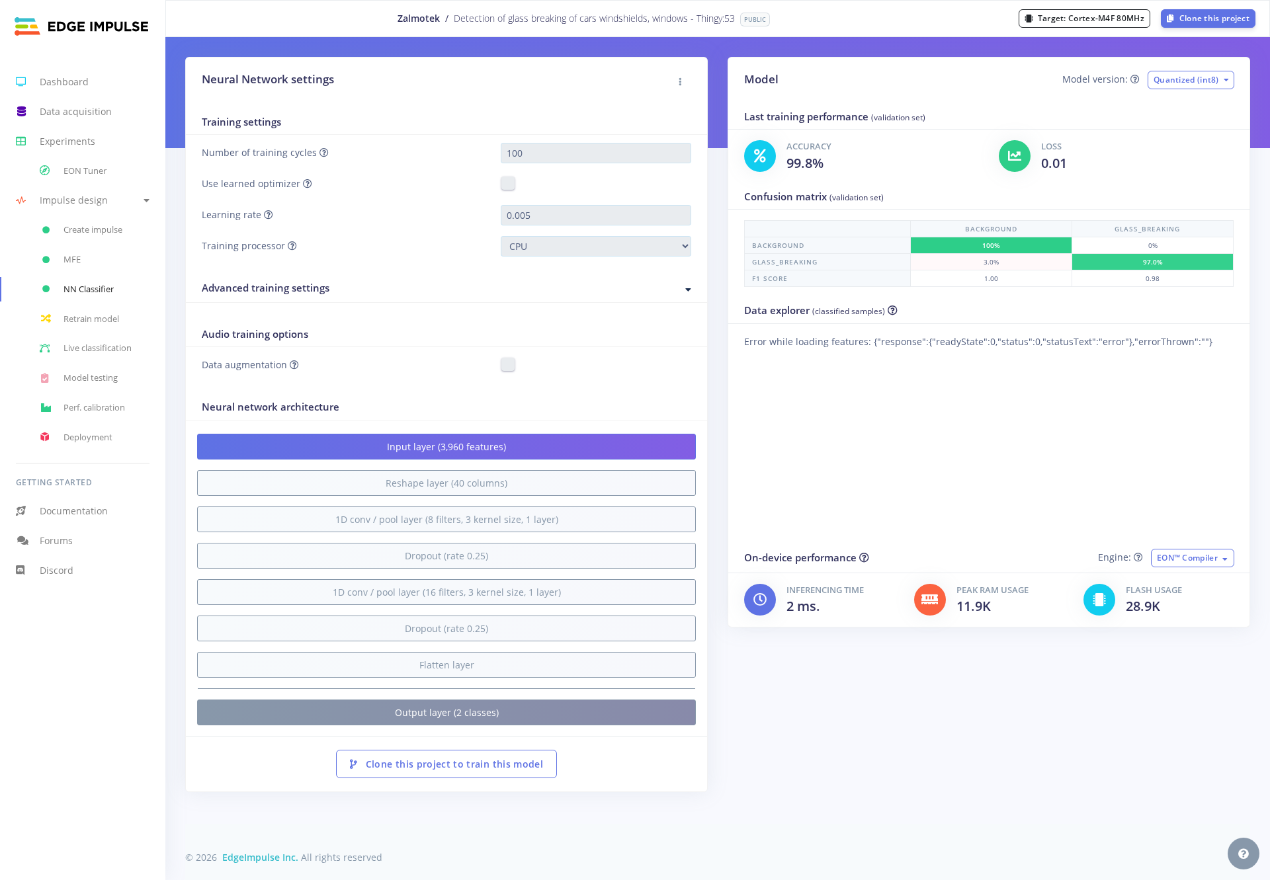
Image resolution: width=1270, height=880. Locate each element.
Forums (56, 540)
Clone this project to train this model (452, 764)
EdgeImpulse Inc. (260, 857)
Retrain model (91, 319)
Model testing (91, 377)
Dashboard (64, 81)
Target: (1089, 18)
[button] (82, 201)
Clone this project (1213, 18)
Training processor (245, 245)
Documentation (74, 510)
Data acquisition (76, 111)
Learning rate (233, 214)
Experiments (67, 141)
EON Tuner (85, 171)
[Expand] (688, 289)
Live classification (98, 348)
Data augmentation (246, 364)
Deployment (88, 437)
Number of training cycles (260, 152)
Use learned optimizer (252, 183)
